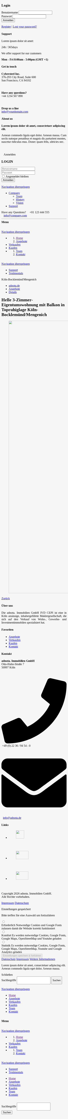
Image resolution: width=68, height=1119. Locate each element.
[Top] (2, 1100)
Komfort (33, 937)
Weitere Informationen (42, 959)
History (20, 199)
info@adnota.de (12, 817)
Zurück (5, 598)
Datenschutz (22, 902)
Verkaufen (14, 640)
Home (12, 995)
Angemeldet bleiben (17, 176)
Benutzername (9, 12)
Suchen (7, 1112)
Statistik (33, 949)
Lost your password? (25, 26)
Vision (19, 202)
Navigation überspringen (15, 186)
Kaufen (13, 643)
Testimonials (16, 273)
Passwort (6, 16)
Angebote (14, 636)
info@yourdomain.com (14, 111)
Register (6, 26)
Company (14, 193)
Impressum (7, 902)
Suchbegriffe (8, 980)
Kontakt (13, 646)
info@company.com (15, 215)
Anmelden (8, 20)
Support (13, 206)
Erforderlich (31, 927)
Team (19, 196)
